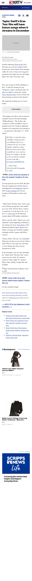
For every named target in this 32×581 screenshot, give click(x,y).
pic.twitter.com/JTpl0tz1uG (15, 162)
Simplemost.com (14, 298)
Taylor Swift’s (18, 64)
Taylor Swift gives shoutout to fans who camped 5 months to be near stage (15, 177)
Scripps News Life (8, 16)
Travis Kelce (21, 225)
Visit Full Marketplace (24, 349)
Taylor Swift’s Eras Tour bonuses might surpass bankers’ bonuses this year (16, 280)
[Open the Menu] (3, 2)
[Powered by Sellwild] (27, 451)
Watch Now (27, 2)
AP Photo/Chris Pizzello (13, 52)
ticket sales (11, 213)
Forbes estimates (11, 191)
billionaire (19, 188)
